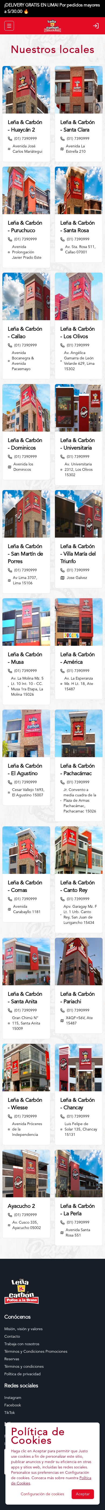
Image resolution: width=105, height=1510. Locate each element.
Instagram (12, 1398)
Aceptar (83, 1494)
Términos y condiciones (24, 1367)
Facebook (12, 1405)
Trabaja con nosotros (21, 1344)
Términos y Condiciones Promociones (35, 1352)
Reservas (11, 1359)
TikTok (9, 1413)
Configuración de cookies (42, 1494)
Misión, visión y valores (23, 1329)
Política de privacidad (22, 1374)
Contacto (12, 1336)
